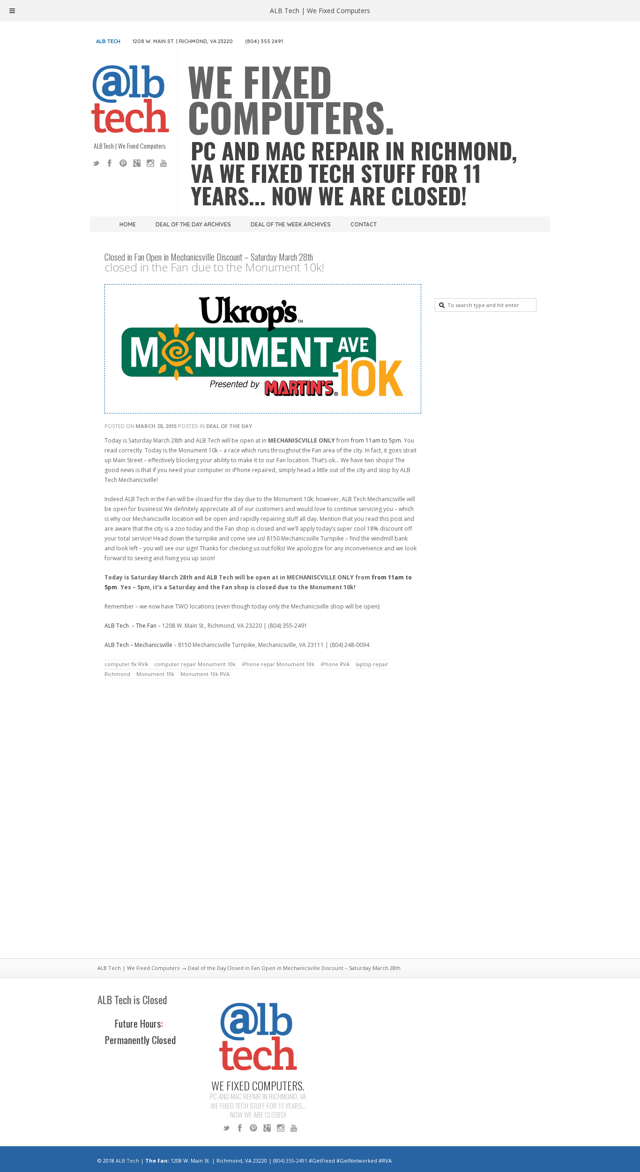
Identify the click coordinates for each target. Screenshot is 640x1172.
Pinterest (123, 163)
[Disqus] (261, 824)
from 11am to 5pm (376, 440)
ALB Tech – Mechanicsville (138, 645)
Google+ (137, 163)
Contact (363, 224)
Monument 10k (155, 673)
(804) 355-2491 (290, 1160)
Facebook (109, 163)
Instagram (150, 163)
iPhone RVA (335, 664)
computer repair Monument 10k (195, 664)
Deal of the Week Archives (291, 224)
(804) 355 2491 (264, 41)
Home (127, 224)
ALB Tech (108, 41)
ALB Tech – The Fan (130, 626)
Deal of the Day (229, 425)
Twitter (96, 163)
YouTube (164, 163)
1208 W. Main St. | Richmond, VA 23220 (183, 41)
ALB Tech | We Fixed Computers (138, 967)
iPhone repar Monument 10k (278, 664)
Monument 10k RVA (205, 673)
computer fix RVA (126, 664)
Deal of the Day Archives (193, 224)
